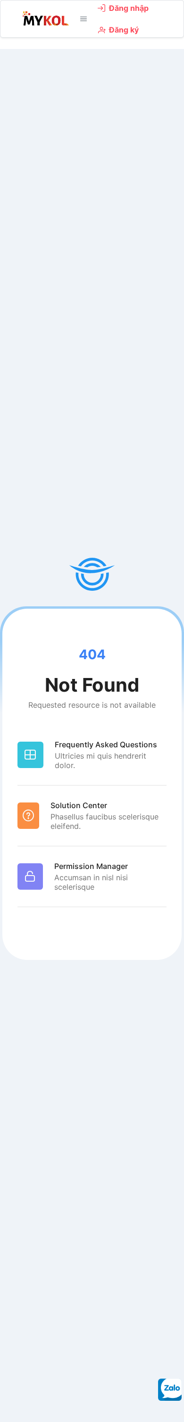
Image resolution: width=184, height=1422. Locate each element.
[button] (83, 18)
